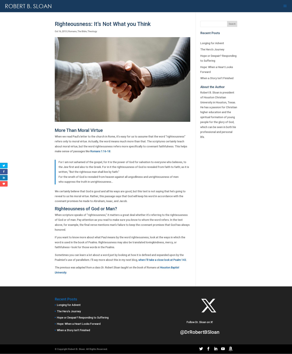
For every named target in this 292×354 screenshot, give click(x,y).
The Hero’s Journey (212, 49)
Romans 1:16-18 (100, 151)
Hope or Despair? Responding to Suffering (83, 317)
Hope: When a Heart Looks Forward (79, 323)
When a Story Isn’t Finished (216, 78)
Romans (72, 31)
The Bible (82, 31)
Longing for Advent (212, 43)
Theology (92, 31)
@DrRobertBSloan (199, 332)
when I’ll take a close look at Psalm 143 (162, 259)
